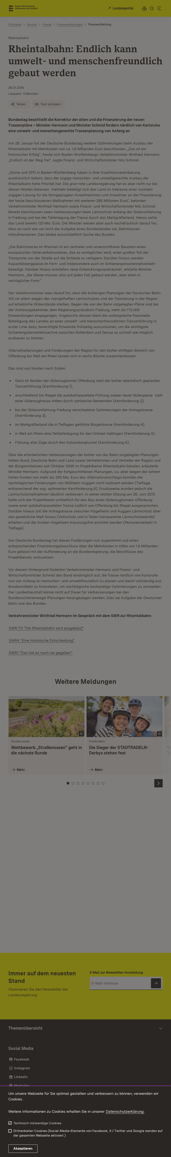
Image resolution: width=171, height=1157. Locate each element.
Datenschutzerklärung (125, 1111)
